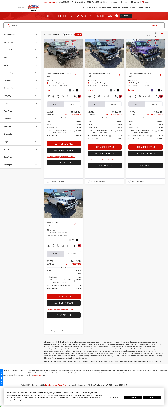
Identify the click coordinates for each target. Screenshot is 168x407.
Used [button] (109, 8)
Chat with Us (64, 162)
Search (154, 25)
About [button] (147, 8)
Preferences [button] (25, 400)
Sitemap (54, 385)
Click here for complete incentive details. (61, 157)
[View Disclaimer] (67, 96)
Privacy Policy (62, 385)
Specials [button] (116, 8)
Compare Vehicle (57, 181)
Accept (152, 397)
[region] (64, 129)
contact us (37, 375)
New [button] (104, 8)
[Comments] (75, 96)
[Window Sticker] (79, 96)
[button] (80, 54)
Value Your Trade (63, 150)
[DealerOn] (25, 385)
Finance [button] (140, 8)
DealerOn (48, 385)
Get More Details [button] (64, 143)
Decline (133, 397)
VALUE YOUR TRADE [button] (93, 8)
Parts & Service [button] (128, 8)
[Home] (83, 8)
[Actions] (79, 75)
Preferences (114, 397)
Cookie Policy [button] (74, 397)
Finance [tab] (72, 104)
